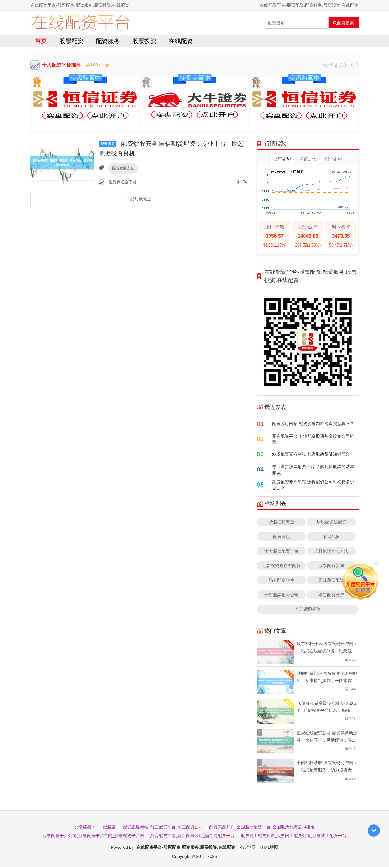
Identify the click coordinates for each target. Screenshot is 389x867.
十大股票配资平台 (281, 551)
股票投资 (144, 41)
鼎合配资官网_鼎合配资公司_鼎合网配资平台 (192, 835)
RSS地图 (247, 847)
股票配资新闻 (331, 565)
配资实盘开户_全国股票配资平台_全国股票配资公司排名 (262, 827)
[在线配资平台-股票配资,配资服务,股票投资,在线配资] (80, 23)
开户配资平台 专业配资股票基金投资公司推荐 (313, 439)
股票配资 (71, 41)
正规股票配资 (331, 580)
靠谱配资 (331, 536)
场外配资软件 (281, 580)
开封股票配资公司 (281, 594)
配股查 (109, 827)
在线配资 (181, 41)
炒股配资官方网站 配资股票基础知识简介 (311, 454)
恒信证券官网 (338, 65)
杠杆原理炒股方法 (331, 551)
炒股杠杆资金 (281, 522)
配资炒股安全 (123, 168)
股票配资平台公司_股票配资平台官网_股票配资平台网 (93, 835)
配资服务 (108, 41)
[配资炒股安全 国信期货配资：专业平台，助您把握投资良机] (62, 162)
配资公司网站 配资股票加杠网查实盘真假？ (313, 423)
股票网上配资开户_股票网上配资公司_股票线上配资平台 (293, 835)
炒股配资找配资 (331, 522)
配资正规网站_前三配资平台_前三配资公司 (163, 827)
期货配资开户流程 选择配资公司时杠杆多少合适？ (313, 485)
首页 (41, 41)
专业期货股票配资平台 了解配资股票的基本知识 (313, 469)
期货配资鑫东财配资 (281, 565)
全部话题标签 (308, 609)
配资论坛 (281, 536)
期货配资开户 (331, 594)
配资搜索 (345, 22)
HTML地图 (268, 847)
